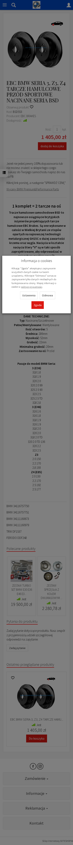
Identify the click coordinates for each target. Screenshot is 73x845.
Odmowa (47, 295)
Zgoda (38, 305)
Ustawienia (28, 295)
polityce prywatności (31, 286)
